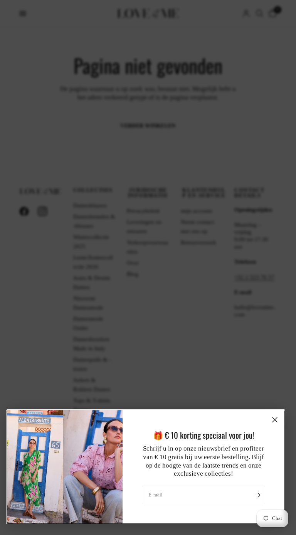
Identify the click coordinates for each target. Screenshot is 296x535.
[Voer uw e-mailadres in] (257, 495)
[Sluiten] (275, 420)
